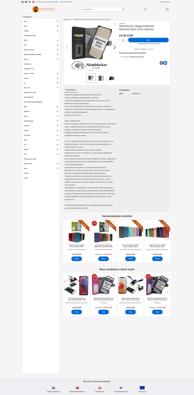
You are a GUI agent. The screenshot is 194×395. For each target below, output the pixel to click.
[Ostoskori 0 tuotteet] (168, 9)
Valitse (76, 259)
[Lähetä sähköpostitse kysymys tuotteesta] (161, 63)
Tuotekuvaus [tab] (71, 90)
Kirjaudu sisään (165, 2)
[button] (114, 47)
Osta (148, 40)
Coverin (122, 23)
